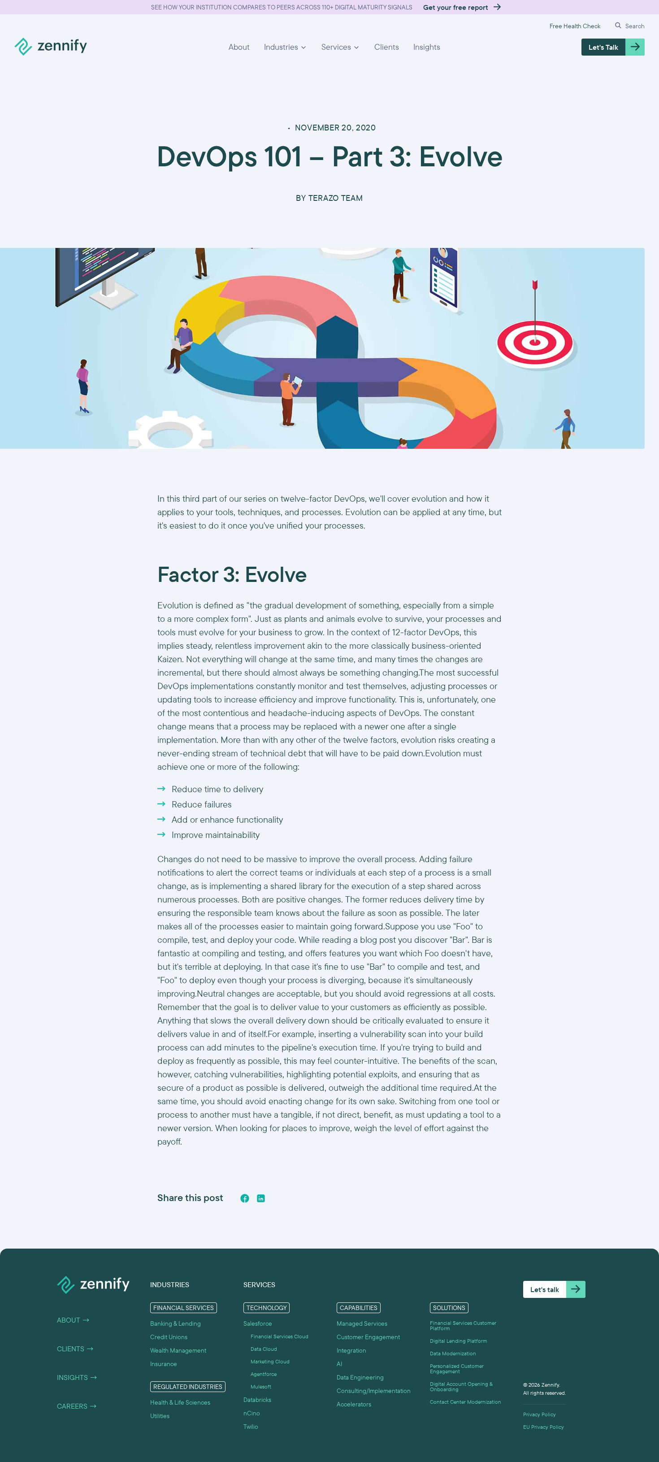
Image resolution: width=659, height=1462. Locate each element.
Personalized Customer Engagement (457, 1368)
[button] (285, 47)
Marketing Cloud (270, 1361)
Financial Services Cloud (279, 1336)
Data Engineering (360, 1377)
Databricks (257, 1400)
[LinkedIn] (261, 1198)
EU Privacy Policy (543, 1427)
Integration (351, 1350)
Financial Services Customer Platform (463, 1325)
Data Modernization (453, 1353)
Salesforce (257, 1323)
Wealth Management (178, 1350)
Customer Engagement (368, 1337)
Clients (386, 47)
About (239, 47)
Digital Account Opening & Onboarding (461, 1386)
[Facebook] (245, 1198)
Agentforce (264, 1374)
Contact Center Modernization (465, 1402)
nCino (251, 1413)
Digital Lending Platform (458, 1341)
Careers (77, 1406)
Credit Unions (168, 1337)
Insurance (163, 1364)
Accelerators (354, 1404)
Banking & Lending (175, 1323)
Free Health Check (575, 26)
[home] (50, 47)
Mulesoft (261, 1386)
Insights (426, 47)
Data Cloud (264, 1349)
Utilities (159, 1416)
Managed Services (362, 1323)
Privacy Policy (539, 1414)
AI (339, 1364)
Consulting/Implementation (374, 1391)
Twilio (250, 1426)
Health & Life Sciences (180, 1402)
